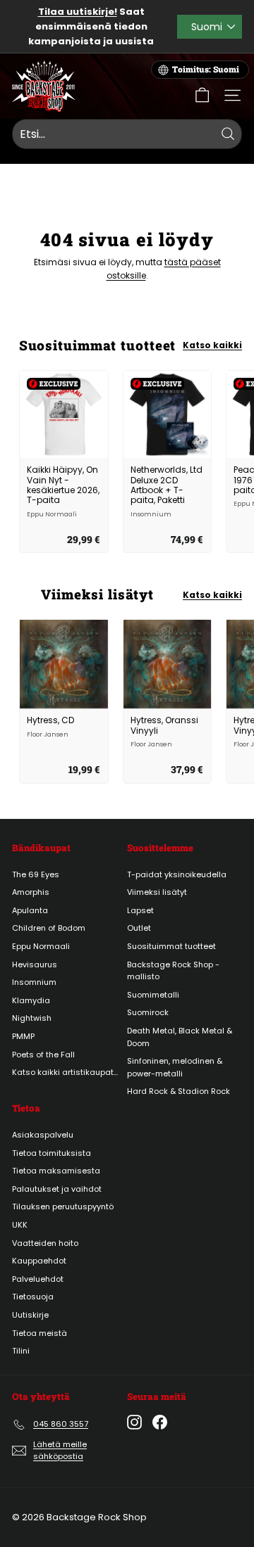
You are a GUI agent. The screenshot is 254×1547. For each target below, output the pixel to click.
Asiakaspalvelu (42, 1134)
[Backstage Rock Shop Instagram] (134, 1422)
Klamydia (31, 1000)
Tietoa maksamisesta (56, 1170)
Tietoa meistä (39, 1333)
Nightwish (32, 1018)
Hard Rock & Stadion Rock (178, 1091)
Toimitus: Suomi (205, 69)
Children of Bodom (48, 928)
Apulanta (30, 910)
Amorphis (30, 892)
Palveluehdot (38, 1279)
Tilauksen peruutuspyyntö (63, 1206)
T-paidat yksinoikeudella (176, 874)
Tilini (21, 1350)
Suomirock (148, 1012)
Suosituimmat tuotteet (171, 946)
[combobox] (127, 134)
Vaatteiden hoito (45, 1243)
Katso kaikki (212, 345)
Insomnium (34, 982)
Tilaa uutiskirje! (77, 11)
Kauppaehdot (39, 1260)
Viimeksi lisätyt (157, 892)
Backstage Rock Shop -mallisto (173, 971)
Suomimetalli (153, 994)
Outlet (139, 928)
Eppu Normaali (41, 946)
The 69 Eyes (35, 874)
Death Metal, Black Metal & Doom (179, 1037)
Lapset (140, 910)
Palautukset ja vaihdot (57, 1189)
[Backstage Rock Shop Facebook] (159, 1422)
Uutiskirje (30, 1314)
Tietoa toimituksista (51, 1153)
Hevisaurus (34, 964)
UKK (20, 1224)
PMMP (23, 1036)
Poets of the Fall (43, 1054)
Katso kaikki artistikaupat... (65, 1072)
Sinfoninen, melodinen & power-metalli (174, 1067)
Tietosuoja (33, 1296)
